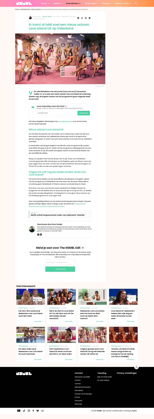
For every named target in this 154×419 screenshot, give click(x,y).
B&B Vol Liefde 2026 (104, 377)
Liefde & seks (90, 3)
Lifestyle (105, 3)
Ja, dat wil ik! (60, 269)
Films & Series (36, 9)
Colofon (78, 380)
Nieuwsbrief (79, 390)
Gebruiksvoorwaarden (83, 387)
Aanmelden (83, 113)
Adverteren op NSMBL (82, 377)
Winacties (78, 404)
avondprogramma (65, 121)
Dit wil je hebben (103, 380)
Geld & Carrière (122, 3)
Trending (101, 373)
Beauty (44, 3)
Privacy (77, 397)
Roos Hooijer (36, 16)
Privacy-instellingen (127, 373)
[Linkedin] (41, 234)
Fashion (56, 3)
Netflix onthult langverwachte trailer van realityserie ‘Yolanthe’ (58, 215)
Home (17, 9)
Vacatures (78, 401)
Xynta (134, 411)
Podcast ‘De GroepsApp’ (83, 394)
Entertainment (72, 3)
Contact (78, 384)
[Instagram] (38, 234)
